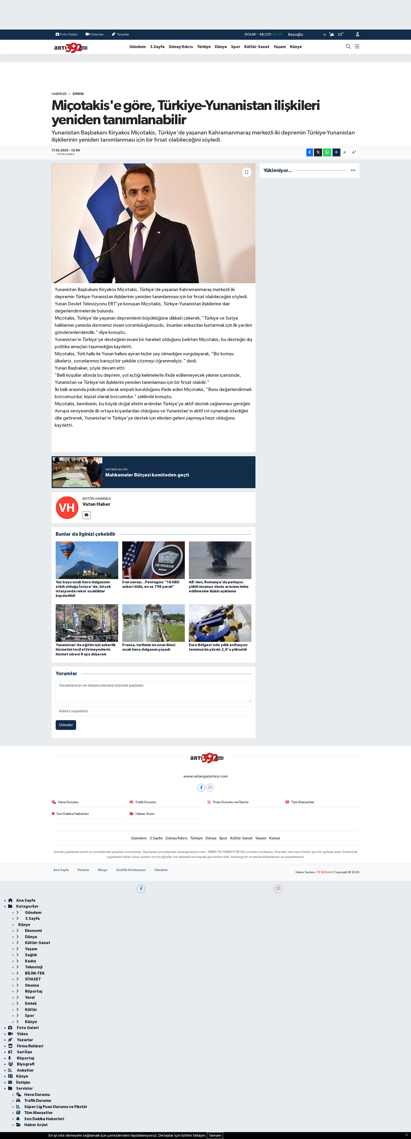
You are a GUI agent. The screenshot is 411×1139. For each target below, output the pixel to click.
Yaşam (280, 47)
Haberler (59, 94)
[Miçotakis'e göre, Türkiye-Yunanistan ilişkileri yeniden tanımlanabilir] (153, 223)
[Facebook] (201, 788)
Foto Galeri (69, 34)
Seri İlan (24, 1052)
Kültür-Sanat (256, 47)
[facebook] (141, 889)
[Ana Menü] (357, 47)
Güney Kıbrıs (181, 47)
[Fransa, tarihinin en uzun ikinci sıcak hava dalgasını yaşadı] (153, 623)
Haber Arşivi (145, 814)
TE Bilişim (324, 872)
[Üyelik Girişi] (355, 35)
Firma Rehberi (29, 1046)
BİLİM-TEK (34, 973)
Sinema (31, 985)
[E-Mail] (86, 515)
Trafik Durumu (145, 802)
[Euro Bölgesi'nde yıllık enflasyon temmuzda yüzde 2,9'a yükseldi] (220, 623)
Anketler (25, 1070)
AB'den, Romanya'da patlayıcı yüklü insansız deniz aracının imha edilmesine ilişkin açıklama (218, 586)
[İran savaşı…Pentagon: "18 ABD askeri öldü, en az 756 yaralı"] (153, 560)
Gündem (137, 47)
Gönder (66, 725)
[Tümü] (353, 170)
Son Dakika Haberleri (73, 814)
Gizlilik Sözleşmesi (131, 870)
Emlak (30, 1003)
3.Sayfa (157, 47)
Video (22, 1034)
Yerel (29, 997)
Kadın (30, 961)
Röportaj (33, 991)
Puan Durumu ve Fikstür (231, 802)
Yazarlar (123, 34)
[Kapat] (408, 1135)
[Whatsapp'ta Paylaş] (327, 152)
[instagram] (278, 889)
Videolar (97, 34)
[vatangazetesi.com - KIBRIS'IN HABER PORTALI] (69, 47)
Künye (296, 47)
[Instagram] (210, 788)
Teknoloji (33, 967)
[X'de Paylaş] (318, 152)
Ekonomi (33, 931)
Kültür (30, 1010)
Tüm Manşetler (302, 802)
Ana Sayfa (61, 870)
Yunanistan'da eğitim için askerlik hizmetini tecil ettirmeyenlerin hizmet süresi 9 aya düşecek (86, 649)
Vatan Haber (96, 504)
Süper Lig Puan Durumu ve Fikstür (55, 1107)
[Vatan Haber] (67, 507)
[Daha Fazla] (336, 152)
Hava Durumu (68, 802)
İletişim (83, 870)
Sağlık (30, 955)
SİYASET (32, 979)
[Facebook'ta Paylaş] (309, 152)
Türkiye (204, 47)
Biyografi (25, 1064)
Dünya (221, 47)
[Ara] (348, 47)
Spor (235, 47)
